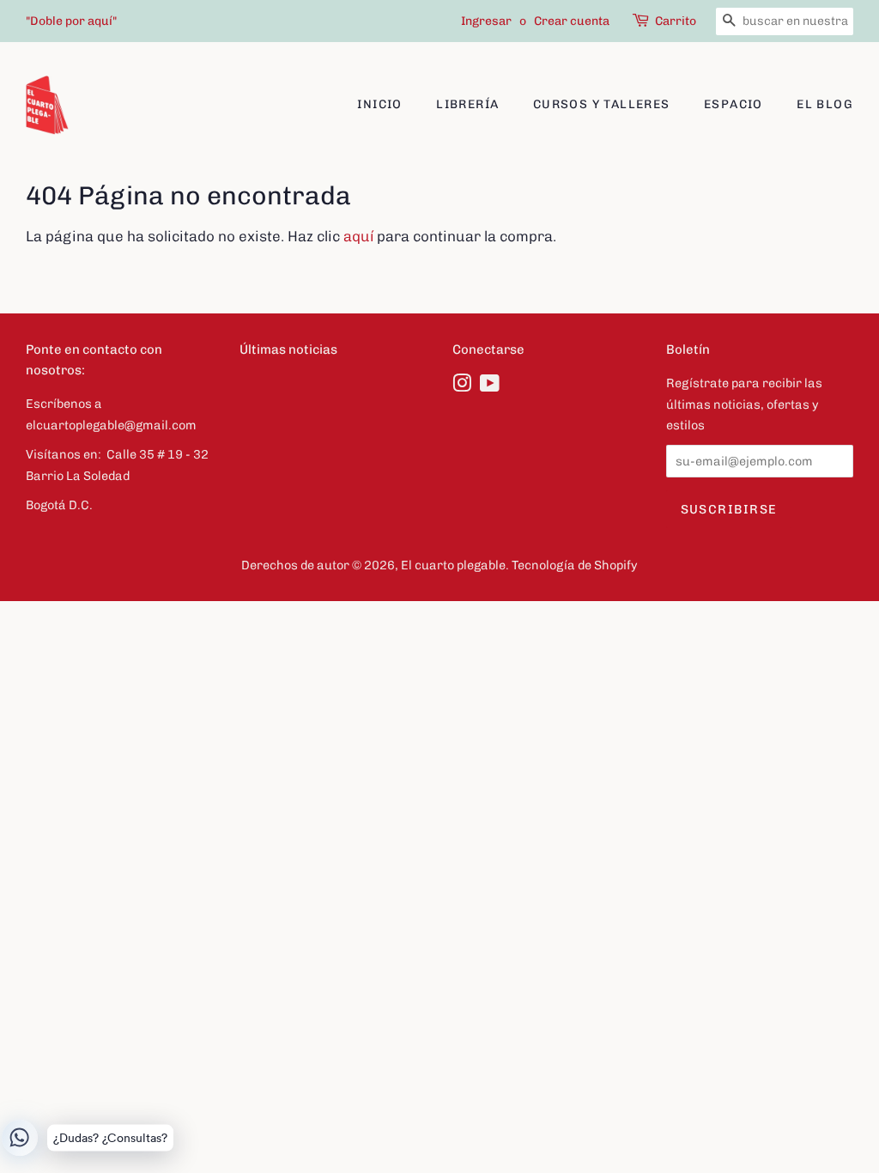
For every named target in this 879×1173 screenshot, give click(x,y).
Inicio (379, 104)
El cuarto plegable (453, 565)
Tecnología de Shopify (575, 565)
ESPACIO (733, 104)
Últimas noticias (288, 349)
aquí (358, 236)
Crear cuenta (571, 21)
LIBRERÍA (467, 104)
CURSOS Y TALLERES (601, 104)
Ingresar (486, 21)
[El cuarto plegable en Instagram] (461, 386)
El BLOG (825, 104)
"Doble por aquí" (71, 21)
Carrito (675, 21)
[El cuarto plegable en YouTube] (490, 386)
